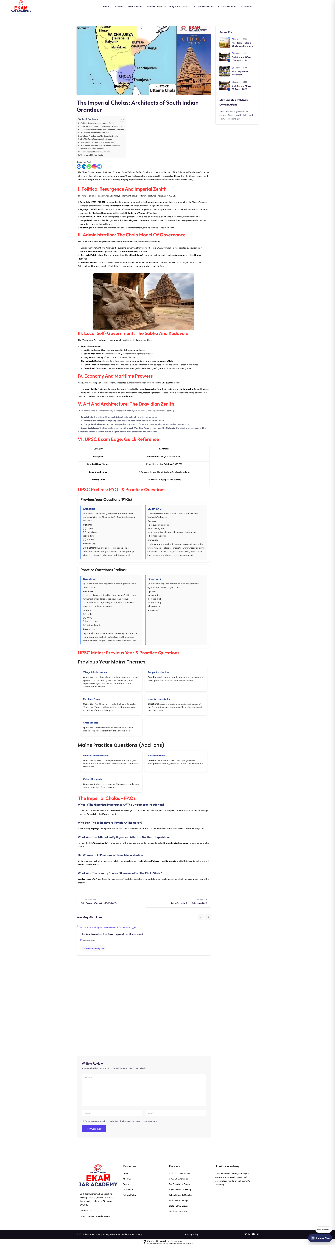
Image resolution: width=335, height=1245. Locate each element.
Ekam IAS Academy (133, 1234)
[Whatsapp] (89, 166)
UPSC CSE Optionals (178, 1178)
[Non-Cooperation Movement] (224, 71)
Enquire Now (323, 1238)
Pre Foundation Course (179, 1184)
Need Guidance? (323, 1229)
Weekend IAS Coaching (180, 1189)
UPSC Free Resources (203, 6)
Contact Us (246, 6)
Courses (126, 1184)
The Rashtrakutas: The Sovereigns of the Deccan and (111, 934)
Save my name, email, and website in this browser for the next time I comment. (121, 1121)
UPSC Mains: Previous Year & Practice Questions (100, 145)
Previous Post (90, 899)
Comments (89, 940)
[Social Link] (241, 1234)
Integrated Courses (178, 6)
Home (106, 6)
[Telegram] (99, 166)
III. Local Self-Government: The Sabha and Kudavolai (102, 129)
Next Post (199, 899)
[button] (324, 6)
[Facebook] (79, 166)
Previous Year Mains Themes (92, 148)
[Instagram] (94, 166)
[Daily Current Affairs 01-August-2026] (224, 85)
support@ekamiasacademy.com (95, 1216)
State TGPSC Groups (178, 1205)
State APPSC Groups (178, 1200)
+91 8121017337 (87, 1210)
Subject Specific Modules (180, 1195)
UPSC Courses (135, 6)
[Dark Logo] (21, 6)
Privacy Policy (129, 1195)
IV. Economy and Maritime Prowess (94, 133)
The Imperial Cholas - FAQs (91, 155)
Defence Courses (155, 6)
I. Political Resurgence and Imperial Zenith (97, 123)
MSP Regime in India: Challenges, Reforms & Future (242, 45)
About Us (118, 6)
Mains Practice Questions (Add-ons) (95, 152)
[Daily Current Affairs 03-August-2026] (224, 56)
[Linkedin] (84, 166)
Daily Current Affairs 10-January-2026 (189, 903)
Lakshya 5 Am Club (178, 1211)
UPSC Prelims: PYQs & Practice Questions (97, 142)
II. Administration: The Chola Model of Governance (101, 126)
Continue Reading (91, 948)
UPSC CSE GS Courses (179, 1173)
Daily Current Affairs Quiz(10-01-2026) (99, 903)
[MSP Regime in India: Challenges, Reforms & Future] (224, 42)
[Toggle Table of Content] (121, 119)
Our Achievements (227, 6)
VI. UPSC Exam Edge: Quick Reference (96, 139)
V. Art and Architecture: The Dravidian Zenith (99, 136)
